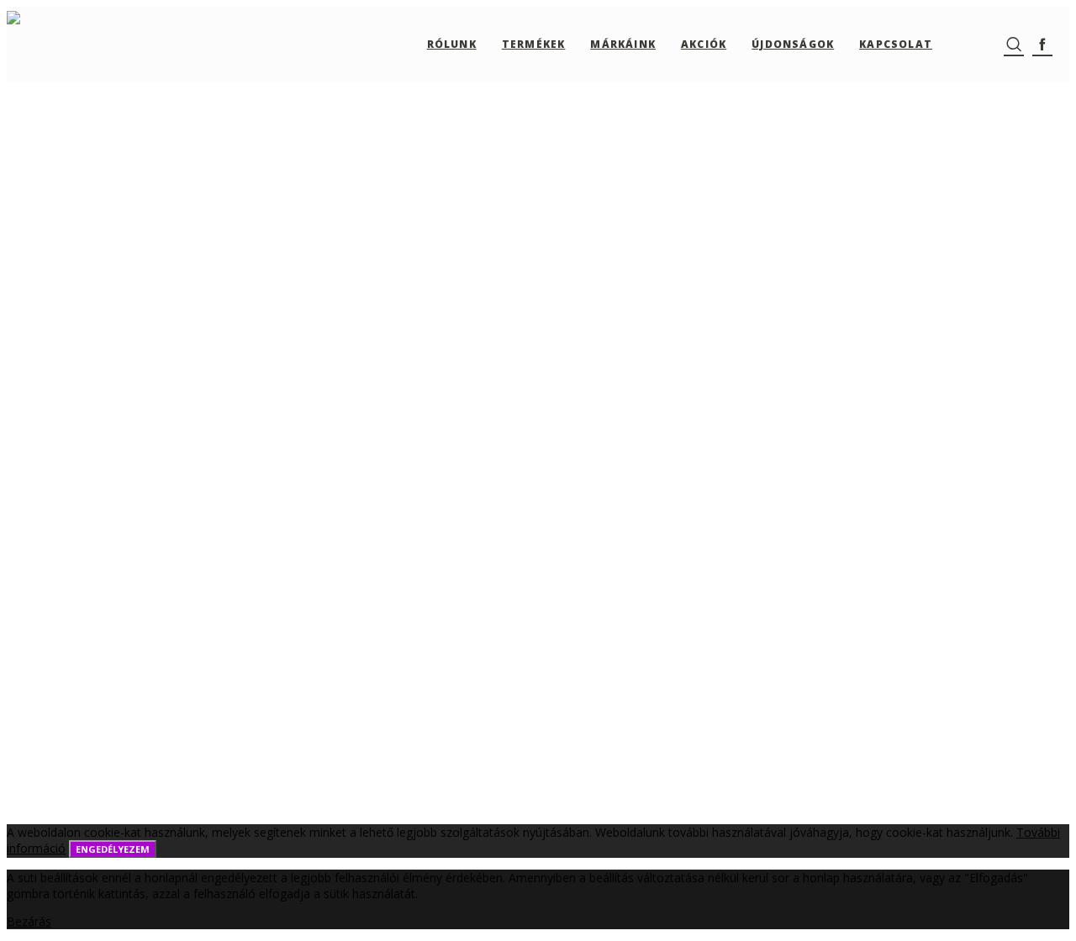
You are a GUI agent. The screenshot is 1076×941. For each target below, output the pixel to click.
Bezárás (29, 921)
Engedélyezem (113, 849)
